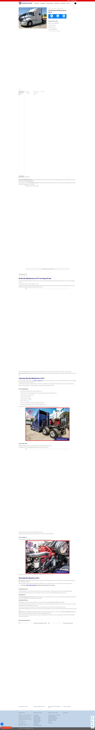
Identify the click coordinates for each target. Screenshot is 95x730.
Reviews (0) (27, 176)
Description (21, 176)
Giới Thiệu (63, 3)
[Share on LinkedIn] (59, 31)
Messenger (64, 17)
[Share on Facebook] (49, 31)
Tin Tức (68, 3)
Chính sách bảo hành (51, 716)
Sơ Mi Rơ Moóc (36, 724)
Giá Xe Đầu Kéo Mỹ (31, 585)
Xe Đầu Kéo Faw (36, 722)
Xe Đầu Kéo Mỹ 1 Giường (23, 706)
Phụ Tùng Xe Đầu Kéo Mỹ (37, 725)
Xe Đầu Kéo (42, 3)
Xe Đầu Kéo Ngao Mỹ (67, 706)
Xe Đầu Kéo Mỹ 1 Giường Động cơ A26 (54, 707)
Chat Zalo (57, 17)
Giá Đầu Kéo (56, 3)
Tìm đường (51, 17)
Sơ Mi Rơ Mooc (49, 3)
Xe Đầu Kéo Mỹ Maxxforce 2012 (39, 706)
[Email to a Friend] (53, 31)
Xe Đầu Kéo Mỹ (60, 8)
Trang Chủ (36, 3)
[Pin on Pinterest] (55, 31)
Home (49, 8)
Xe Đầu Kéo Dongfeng (37, 717)
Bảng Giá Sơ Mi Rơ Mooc (52, 720)
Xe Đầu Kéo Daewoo (36, 721)
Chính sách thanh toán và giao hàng (54, 715)
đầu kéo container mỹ (37, 380)
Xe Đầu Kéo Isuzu (36, 716)
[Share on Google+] (57, 31)
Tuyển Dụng (50, 722)
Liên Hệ (49, 721)
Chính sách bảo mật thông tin (53, 717)
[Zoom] (20, 89)
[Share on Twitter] (51, 31)
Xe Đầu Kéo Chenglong (37, 720)
